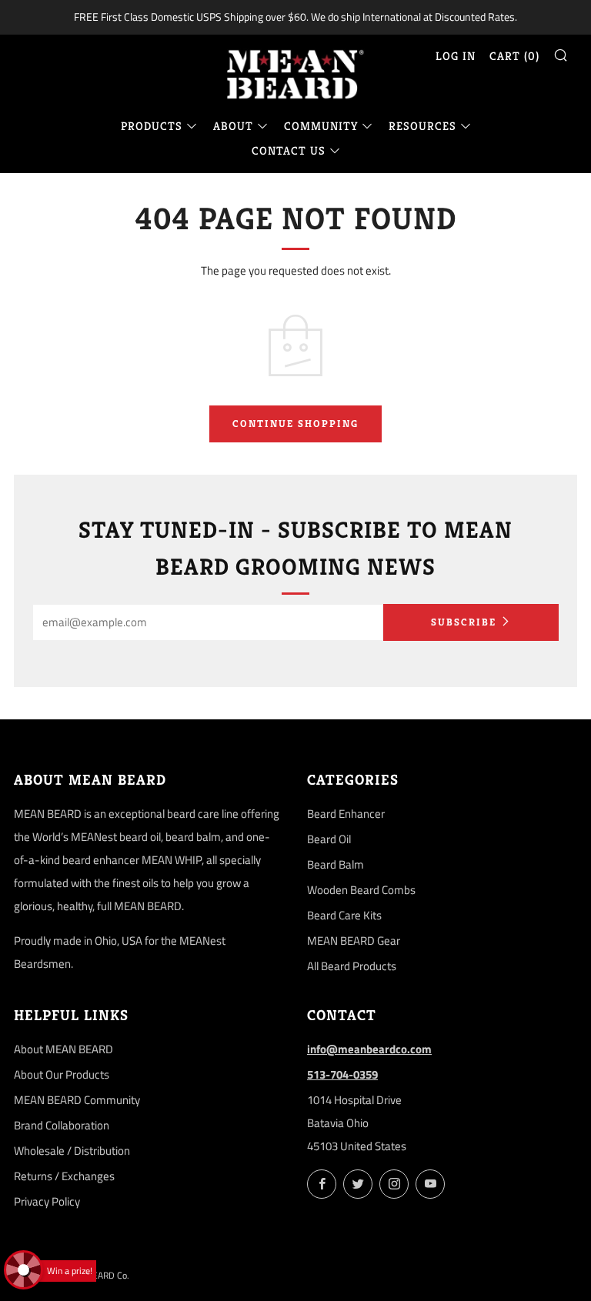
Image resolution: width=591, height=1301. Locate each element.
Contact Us (289, 150)
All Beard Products (351, 966)
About (233, 125)
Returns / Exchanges (64, 1176)
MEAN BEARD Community (77, 1100)
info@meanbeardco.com (369, 1049)
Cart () (514, 55)
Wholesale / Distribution (72, 1150)
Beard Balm (335, 864)
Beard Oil (329, 839)
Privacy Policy (47, 1201)
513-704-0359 (342, 1074)
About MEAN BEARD (63, 1049)
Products (151, 125)
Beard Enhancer (346, 813)
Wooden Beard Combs (361, 890)
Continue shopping (295, 423)
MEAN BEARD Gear (353, 940)
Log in (456, 55)
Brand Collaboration (61, 1125)
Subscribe (463, 622)
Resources (422, 125)
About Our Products (61, 1074)
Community (321, 125)
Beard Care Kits (344, 915)
